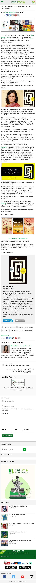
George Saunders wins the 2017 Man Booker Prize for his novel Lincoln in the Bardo (18, 389)
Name (4, 429)
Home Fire (20, 327)
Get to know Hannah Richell (18, 514)
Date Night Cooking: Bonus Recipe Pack (21, 523)
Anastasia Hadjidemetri (9, 12)
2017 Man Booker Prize (10, 327)
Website (26, 429)
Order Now (8, 320)
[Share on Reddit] (12, 15)
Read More (20, 320)
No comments (5, 335)
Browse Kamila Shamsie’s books (18, 238)
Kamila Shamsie (29, 327)
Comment (5, 413)
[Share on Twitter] (9, 15)
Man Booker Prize (14, 330)
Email (15, 429)
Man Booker (5, 330)
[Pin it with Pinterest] (15, 15)
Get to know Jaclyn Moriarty (18, 506)
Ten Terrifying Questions (26, 330)
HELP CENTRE (5, 556)
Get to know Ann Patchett (17, 532)
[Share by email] (18, 15)
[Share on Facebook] (7, 15)
